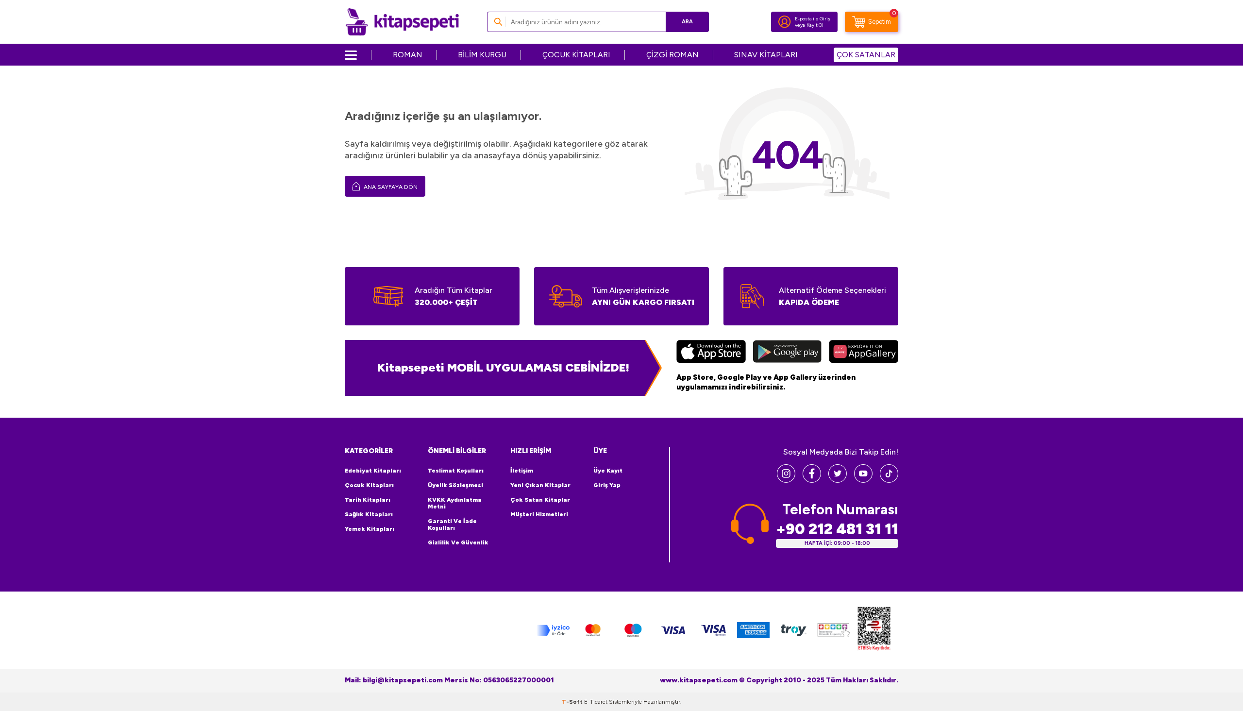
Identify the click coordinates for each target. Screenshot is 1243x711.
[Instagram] (786, 480)
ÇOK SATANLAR (866, 54)
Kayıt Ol (814, 25)
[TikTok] (889, 480)
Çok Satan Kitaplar (540, 499)
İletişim (521, 470)
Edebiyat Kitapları (373, 470)
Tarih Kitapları (367, 499)
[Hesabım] (784, 22)
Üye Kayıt (607, 470)
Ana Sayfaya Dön (390, 187)
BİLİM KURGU (482, 54)
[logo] (402, 21)
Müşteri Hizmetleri (539, 514)
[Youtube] (863, 480)
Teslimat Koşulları (456, 470)
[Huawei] (863, 352)
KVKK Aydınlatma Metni (455, 503)
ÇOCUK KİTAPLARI (576, 54)
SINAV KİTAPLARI (766, 54)
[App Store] (711, 352)
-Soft (573, 701)
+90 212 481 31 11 (837, 529)
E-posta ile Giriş (812, 19)
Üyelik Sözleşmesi (455, 485)
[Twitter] (837, 480)
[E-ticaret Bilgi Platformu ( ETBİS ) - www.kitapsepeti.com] (874, 630)
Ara (687, 21)
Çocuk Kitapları (369, 485)
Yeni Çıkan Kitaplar (540, 485)
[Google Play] (787, 352)
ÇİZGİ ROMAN (672, 54)
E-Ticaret (595, 701)
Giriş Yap (607, 485)
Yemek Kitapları (369, 528)
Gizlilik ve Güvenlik (458, 542)
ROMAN (407, 54)
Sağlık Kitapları (369, 514)
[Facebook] (812, 480)
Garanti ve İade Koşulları (452, 524)
